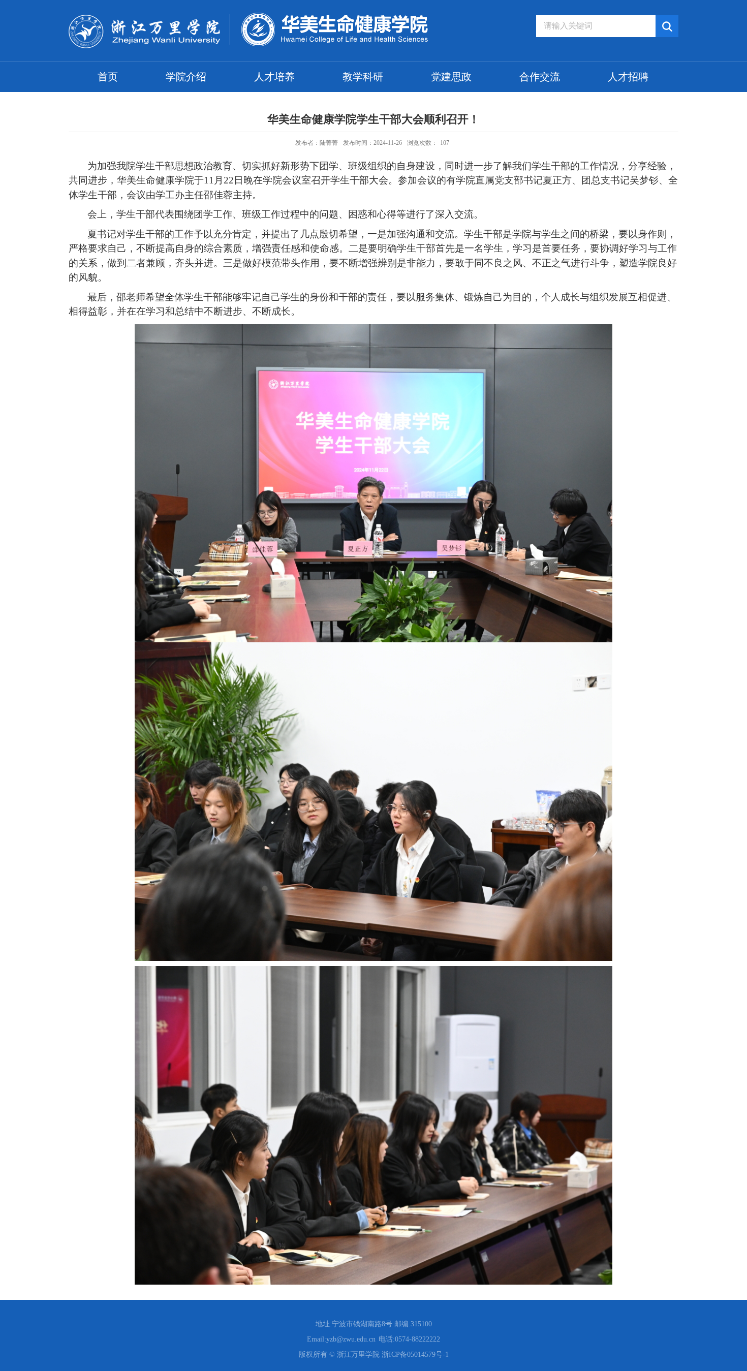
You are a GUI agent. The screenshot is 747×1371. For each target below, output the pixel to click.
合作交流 (539, 76)
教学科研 (363, 76)
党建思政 (451, 76)
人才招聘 (628, 76)
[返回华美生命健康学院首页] (248, 16)
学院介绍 (186, 76)
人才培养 (274, 76)
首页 (108, 76)
